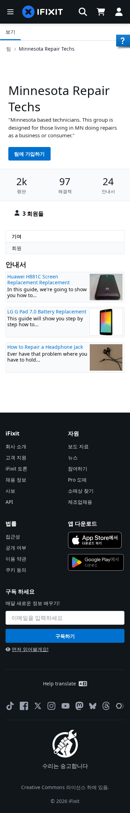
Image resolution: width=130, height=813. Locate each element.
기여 (16, 236)
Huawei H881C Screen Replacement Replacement (38, 279)
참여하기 (77, 468)
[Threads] (106, 706)
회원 (16, 248)
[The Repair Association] (120, 706)
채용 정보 (16, 479)
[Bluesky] (92, 706)
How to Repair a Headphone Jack (45, 347)
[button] (83, 12)
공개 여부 (16, 547)
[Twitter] (38, 706)
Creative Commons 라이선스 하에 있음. (65, 787)
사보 (10, 490)
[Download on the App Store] (95, 540)
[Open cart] (101, 12)
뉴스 (73, 457)
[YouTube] (65, 706)
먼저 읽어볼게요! (30, 649)
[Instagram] (51, 706)
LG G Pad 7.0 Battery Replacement (46, 311)
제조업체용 (80, 502)
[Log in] (119, 12)
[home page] (42, 12)
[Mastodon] (79, 706)
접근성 (13, 536)
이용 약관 (16, 558)
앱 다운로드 (82, 523)
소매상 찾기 (81, 490)
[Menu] (10, 12)
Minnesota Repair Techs (47, 48)
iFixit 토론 (16, 468)
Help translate (59, 683)
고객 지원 (16, 457)
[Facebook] (24, 706)
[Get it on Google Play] (96, 562)
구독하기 (65, 636)
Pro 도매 (77, 479)
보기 (10, 31)
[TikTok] (10, 706)
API (9, 502)
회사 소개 (16, 446)
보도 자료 (78, 446)
